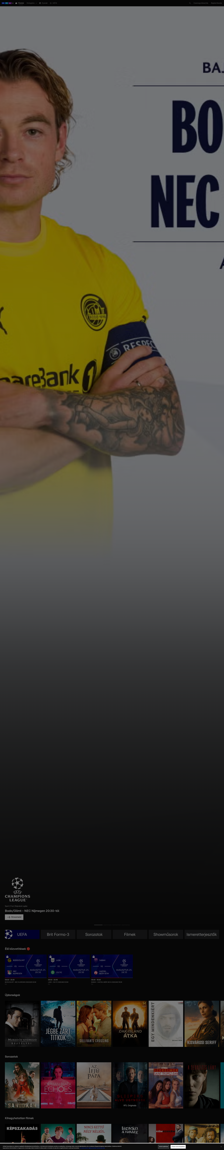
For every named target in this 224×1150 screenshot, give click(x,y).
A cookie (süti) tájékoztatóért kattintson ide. (92, 1148)
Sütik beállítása (163, 1146)
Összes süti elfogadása (178, 1146)
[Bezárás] (221, 1147)
